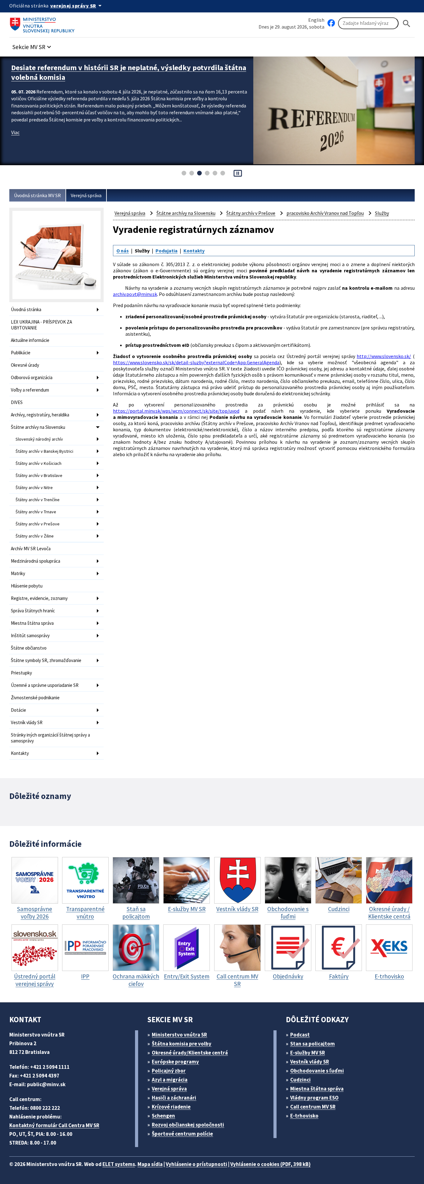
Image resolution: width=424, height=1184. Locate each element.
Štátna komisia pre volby (181, 1043)
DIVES (17, 402)
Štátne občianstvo (29, 648)
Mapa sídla (150, 1164)
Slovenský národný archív (39, 439)
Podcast (300, 1034)
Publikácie (20, 353)
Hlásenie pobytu (27, 586)
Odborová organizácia (31, 377)
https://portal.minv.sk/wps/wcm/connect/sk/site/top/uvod (176, 411)
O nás (122, 250)
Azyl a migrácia (169, 1079)
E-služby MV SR (307, 1052)
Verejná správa (86, 195)
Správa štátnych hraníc (33, 611)
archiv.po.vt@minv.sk (135, 294)
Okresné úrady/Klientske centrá (190, 1052)
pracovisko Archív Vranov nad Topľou (325, 213)
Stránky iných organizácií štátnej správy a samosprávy (50, 738)
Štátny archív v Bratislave (39, 475)
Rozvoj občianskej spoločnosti (188, 1124)
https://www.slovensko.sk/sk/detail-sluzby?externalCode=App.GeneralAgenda (196, 362)
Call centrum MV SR (313, 1106)
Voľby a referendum (30, 390)
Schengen (163, 1115)
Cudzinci (300, 1079)
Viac (15, 132)
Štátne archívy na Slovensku (38, 427)
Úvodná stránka (26, 309)
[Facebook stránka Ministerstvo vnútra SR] (331, 23)
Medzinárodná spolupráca (35, 561)
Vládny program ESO (314, 1097)
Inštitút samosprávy (30, 635)
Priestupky (21, 673)
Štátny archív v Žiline (35, 536)
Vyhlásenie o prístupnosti (196, 1164)
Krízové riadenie (171, 1106)
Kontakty (20, 753)
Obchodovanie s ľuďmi (317, 1070)
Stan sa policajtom (312, 1043)
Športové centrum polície (182, 1133)
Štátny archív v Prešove (38, 524)
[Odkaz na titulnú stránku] (43, 23)
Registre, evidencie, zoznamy (39, 598)
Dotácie (18, 710)
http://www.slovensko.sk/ (384, 356)
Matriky (18, 573)
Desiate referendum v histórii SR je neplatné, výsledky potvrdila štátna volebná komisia (128, 72)
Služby (382, 213)
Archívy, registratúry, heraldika (40, 415)
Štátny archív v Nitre (34, 487)
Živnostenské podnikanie (35, 698)
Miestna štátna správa (32, 623)
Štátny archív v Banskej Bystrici (44, 451)
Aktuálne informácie (30, 340)
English (316, 20)
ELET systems (118, 1164)
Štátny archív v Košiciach (38, 463)
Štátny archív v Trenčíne (38, 499)
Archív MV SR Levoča (31, 548)
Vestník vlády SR (27, 722)
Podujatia (167, 250)
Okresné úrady (25, 365)
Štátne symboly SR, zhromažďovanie (46, 660)
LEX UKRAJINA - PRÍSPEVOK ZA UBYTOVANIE (41, 325)
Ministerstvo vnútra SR (179, 1034)
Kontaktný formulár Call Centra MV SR (54, 1125)
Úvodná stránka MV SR (37, 195)
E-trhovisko (304, 1115)
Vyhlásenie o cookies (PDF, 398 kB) (270, 1164)
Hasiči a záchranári (174, 1097)
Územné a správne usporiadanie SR (45, 685)
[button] (32, 45)
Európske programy (175, 1061)
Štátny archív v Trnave (36, 512)
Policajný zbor (169, 1070)
